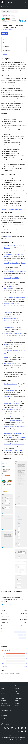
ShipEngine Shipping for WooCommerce (14, 444)
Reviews (5, 43)
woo (25, 635)
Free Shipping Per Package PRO (12, 340)
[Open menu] (25, 2)
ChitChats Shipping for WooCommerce (14, 433)
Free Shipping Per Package (11, 416)
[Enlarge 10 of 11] (24, 566)
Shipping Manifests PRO (10, 327)
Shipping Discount (8, 396)
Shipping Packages (9, 390)
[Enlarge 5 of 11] (11, 533)
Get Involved (18, 698)
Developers (4, 703)
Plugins (16, 691)
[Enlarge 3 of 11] (11, 496)
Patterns (17, 693)
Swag (17, 705)
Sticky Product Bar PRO (10, 363)
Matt (3, 713)
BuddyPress (5, 718)
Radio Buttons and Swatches (11, 403)
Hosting (3, 691)
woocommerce (22, 638)
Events (16, 700)
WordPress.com (6, 710)
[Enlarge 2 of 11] (11, 480)
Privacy (3, 693)
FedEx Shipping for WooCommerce (13, 450)
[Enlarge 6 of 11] (24, 463)
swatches (24, 632)
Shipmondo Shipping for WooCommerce (14, 426)
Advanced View (5, 642)
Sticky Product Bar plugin (10, 384)
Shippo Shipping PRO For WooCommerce (14, 297)
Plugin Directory (5, 6)
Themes (17, 688)
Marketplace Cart (8, 344)
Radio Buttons (18, 632)
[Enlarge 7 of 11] (24, 508)
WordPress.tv (5, 705)
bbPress (4, 715)
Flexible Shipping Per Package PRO (13, 333)
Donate (17, 703)
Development (6, 50)
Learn (2, 698)
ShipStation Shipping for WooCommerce (14, 437)
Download (4, 33)
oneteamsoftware (8, 29)
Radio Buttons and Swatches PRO (13, 370)
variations (21, 635)
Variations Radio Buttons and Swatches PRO (13, 209)
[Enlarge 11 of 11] (24, 576)
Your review (4, 666)
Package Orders (8, 357)
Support (5, 54)
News (2, 688)
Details (5, 39)
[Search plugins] (16, 11)
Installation (6, 46)
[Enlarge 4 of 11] (11, 517)
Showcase (17, 686)
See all (25, 666)
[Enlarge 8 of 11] (24, 550)
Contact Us (8, 236)
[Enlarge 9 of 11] (24, 562)
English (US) (24, 628)
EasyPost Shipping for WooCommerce (14, 409)
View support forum (6, 677)
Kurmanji (7, 724)
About (3, 686)
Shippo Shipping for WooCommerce (13, 420)
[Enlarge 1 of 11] (11, 463)
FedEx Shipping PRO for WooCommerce (14, 271)
